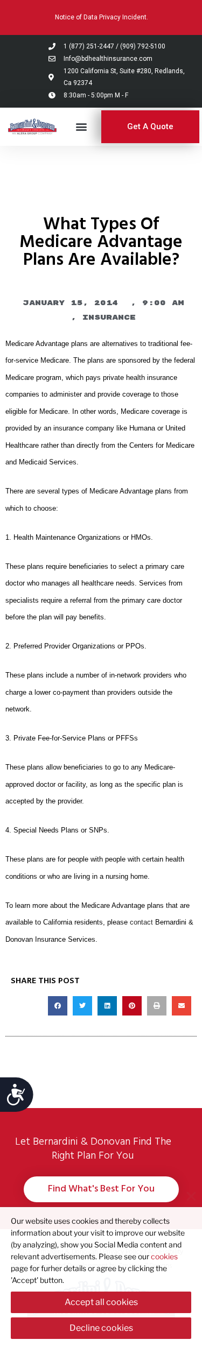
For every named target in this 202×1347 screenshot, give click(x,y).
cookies (164, 1256)
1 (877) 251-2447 (89, 46)
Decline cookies (101, 1328)
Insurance (109, 317)
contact (142, 922)
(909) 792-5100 (142, 46)
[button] (81, 127)
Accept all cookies (101, 1302)
